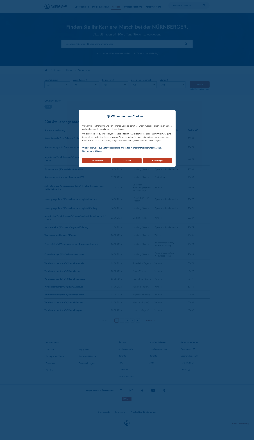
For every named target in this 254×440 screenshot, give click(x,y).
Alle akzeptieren (96, 160)
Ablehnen (127, 160)
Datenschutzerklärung (92, 151)
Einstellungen (157, 160)
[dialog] (127, 138)
